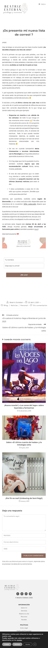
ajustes (19, 640)
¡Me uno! (24, 275)
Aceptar (6, 644)
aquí (36, 229)
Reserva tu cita (24, 614)
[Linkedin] (30, 593)
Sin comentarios (40, 305)
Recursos (24, 616)
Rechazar (17, 644)
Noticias (14, 305)
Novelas (24, 619)
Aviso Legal (24, 628)
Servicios (24, 611)
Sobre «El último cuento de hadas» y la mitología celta (24, 443)
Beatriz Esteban (16, 302)
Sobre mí (24, 608)
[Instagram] (26, 593)
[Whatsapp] (17, 593)
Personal (24, 305)
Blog (6, 305)
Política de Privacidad (24, 631)
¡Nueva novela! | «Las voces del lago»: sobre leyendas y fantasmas (24, 406)
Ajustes (27, 644)
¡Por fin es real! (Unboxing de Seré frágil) (24, 498)
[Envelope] (21, 593)
